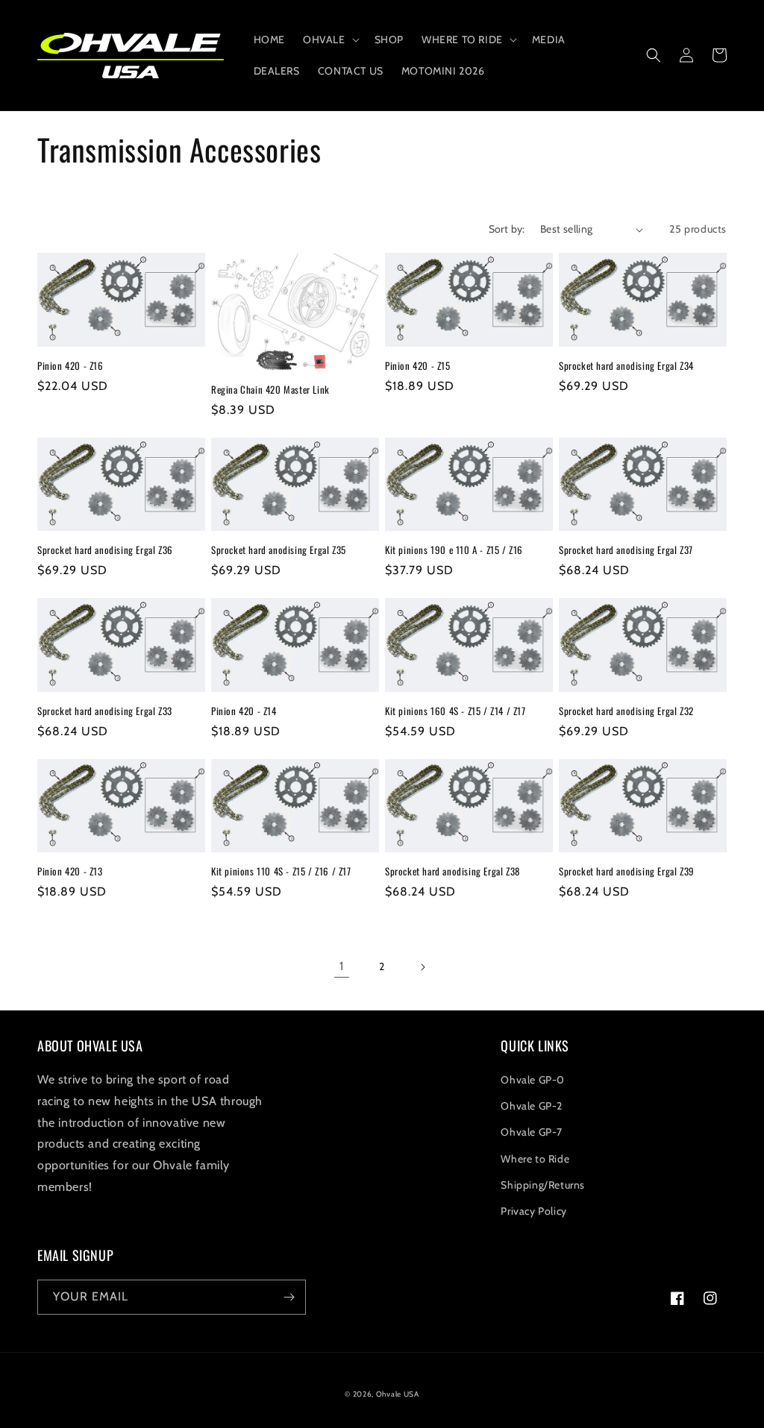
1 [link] (341, 966)
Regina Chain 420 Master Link (270, 389)
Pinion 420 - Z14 (244, 711)
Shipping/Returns (543, 1185)
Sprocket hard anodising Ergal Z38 (452, 871)
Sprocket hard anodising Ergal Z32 (626, 711)
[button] (330, 39)
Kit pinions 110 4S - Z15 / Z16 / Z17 (281, 871)
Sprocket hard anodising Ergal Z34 (626, 365)
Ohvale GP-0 (533, 1079)
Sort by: (507, 229)
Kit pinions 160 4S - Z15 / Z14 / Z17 (455, 711)
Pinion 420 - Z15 (418, 365)
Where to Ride (535, 1159)
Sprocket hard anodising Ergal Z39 (627, 871)
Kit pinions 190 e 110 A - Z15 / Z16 (454, 550)
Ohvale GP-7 (532, 1132)
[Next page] (422, 967)
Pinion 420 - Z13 (70, 871)
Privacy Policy (533, 1211)
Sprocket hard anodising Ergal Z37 (626, 550)
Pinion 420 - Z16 (70, 365)
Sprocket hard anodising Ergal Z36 (105, 550)
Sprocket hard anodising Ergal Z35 (278, 550)
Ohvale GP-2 (532, 1106)
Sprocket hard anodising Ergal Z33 (104, 711)
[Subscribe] (288, 1297)
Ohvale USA (397, 1394)
